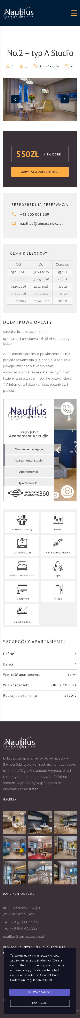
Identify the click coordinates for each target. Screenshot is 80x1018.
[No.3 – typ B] (65, 872)
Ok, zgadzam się (39, 992)
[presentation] (15, 99)
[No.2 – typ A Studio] (14, 822)
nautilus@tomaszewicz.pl (41, 223)
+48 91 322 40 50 (24, 922)
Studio (70, 695)
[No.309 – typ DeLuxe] (14, 847)
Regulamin (40, 1003)
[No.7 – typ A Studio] (65, 822)
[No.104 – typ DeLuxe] (40, 847)
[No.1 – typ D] (65, 847)
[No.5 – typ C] (14, 872)
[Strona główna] (18, 13)
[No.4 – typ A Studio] (40, 822)
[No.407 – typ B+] (40, 872)
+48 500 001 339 (34, 214)
